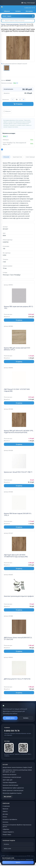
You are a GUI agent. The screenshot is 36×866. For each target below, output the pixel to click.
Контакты (25, 718)
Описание (6, 157)
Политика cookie (29, 859)
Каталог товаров (6, 16)
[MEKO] (12, 705)
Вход (24, 3)
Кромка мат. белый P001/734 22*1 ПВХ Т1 (18, 472)
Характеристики (17, 157)
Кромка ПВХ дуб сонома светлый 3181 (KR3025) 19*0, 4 (17, 349)
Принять (18, 862)
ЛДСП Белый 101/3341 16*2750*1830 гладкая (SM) (17, 390)
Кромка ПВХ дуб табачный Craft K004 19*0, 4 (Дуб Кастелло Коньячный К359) (18, 431)
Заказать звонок (10, 718)
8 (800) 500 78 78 (29, 7)
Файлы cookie (7, 848)
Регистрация (31, 3)
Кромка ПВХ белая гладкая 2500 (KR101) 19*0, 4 (17, 514)
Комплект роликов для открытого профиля (19, 596)
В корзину (19, 104)
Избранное (8, 111)
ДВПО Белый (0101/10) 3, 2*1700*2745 (17, 679)
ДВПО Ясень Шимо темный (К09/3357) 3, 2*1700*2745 (18, 638)
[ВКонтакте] (2, 149)
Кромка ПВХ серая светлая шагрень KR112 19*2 (18, 307)
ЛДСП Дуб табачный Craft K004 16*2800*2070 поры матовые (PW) (16, 556)
